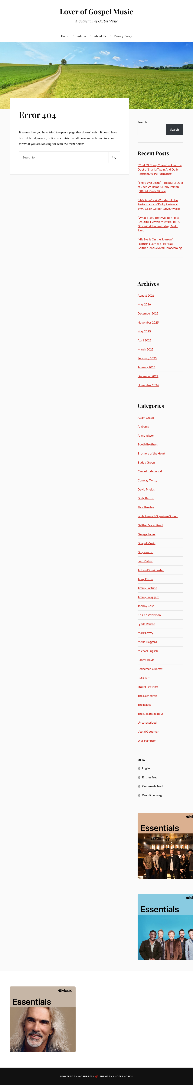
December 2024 (148, 376)
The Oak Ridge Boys (150, 713)
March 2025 (145, 349)
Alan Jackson (146, 435)
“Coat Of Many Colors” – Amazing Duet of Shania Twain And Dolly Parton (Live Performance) (160, 169)
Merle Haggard (147, 642)
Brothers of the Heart (151, 453)
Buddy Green (146, 462)
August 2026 (146, 295)
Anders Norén (123, 1076)
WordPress (86, 1076)
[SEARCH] (114, 157)
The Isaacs (144, 704)
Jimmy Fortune (147, 588)
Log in (146, 768)
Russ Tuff (143, 677)
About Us (100, 36)
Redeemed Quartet (150, 668)
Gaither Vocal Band (150, 525)
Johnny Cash (146, 606)
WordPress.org (152, 795)
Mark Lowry (145, 632)
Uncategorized (147, 722)
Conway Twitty (147, 480)
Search (142, 122)
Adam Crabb (146, 417)
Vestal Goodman (148, 731)
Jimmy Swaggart (148, 597)
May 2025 (144, 331)
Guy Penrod (145, 552)
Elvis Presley (146, 507)
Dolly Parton (146, 498)
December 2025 (148, 313)
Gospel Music (146, 543)
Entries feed (150, 777)
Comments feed (152, 786)
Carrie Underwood (150, 471)
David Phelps (146, 489)
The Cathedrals (147, 695)
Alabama (143, 426)
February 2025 (147, 358)
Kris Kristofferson (149, 615)
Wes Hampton (147, 740)
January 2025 (146, 367)
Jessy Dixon (145, 579)
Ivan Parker (145, 561)
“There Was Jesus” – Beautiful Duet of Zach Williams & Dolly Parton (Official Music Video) (160, 187)
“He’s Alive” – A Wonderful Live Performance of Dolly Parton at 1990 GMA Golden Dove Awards (159, 204)
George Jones (146, 534)
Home (65, 36)
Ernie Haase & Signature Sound (158, 516)
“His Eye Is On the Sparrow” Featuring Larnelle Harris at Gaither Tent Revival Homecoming (160, 243)
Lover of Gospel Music (96, 11)
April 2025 (144, 340)
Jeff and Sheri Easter (151, 570)
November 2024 (148, 385)
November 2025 (148, 322)
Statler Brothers (148, 686)
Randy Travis (146, 659)
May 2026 (144, 304)
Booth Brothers (148, 444)
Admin (81, 36)
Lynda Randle (146, 624)
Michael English (148, 651)
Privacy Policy (123, 36)
